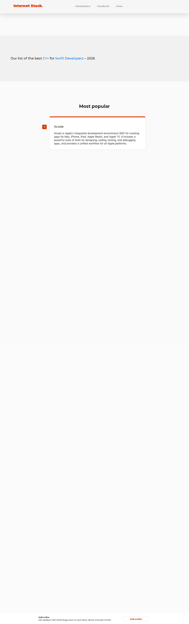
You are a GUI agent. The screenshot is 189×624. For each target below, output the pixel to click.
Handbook (103, 6)
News (119, 6)
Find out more (97, 133)
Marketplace (82, 6)
